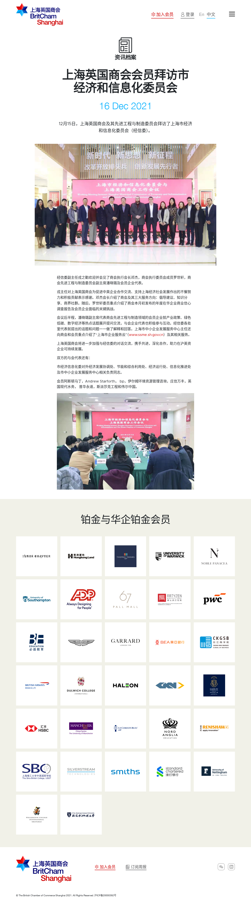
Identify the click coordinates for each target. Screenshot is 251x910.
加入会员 (125, 893)
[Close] (240, 845)
